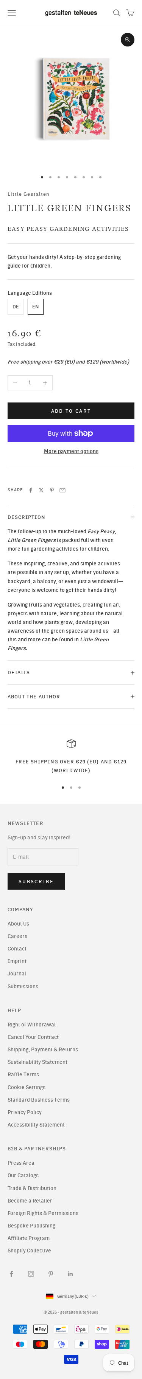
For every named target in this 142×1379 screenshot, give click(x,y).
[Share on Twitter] (41, 490)
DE (15, 307)
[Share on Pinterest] (52, 490)
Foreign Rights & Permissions (43, 1213)
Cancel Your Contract (33, 1037)
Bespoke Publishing (31, 1226)
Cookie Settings (26, 1087)
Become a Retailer (30, 1201)
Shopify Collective (29, 1250)
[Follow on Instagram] (31, 1274)
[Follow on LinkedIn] (70, 1274)
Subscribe (36, 881)
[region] (71, 756)
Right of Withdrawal (32, 1024)
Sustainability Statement (37, 1062)
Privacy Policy (25, 1112)
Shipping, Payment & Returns (43, 1049)
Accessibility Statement (36, 1125)
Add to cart (71, 411)
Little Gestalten (29, 194)
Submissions (23, 986)
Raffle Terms (23, 1074)
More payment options (71, 451)
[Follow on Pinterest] (51, 1274)
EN (35, 307)
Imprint (17, 961)
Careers (17, 936)
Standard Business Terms (39, 1100)
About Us (18, 924)
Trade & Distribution (32, 1188)
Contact (17, 949)
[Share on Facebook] (31, 490)
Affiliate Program (29, 1238)
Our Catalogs (23, 1175)
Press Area (21, 1163)
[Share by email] (62, 490)
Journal (17, 973)
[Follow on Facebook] (11, 1274)
